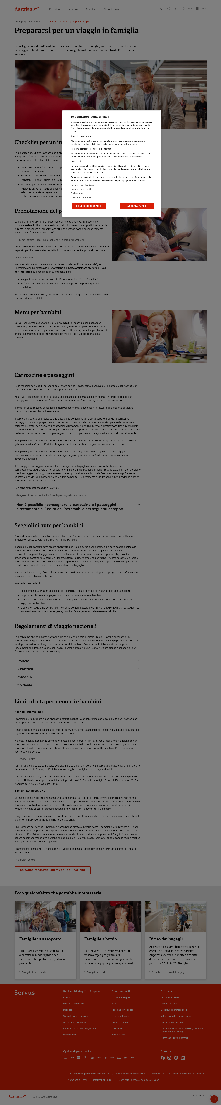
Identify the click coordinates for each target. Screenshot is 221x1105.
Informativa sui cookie (81, 189)
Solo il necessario (88, 206)
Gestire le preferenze (81, 197)
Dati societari (77, 193)
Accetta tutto (136, 206)
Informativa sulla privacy (82, 185)
